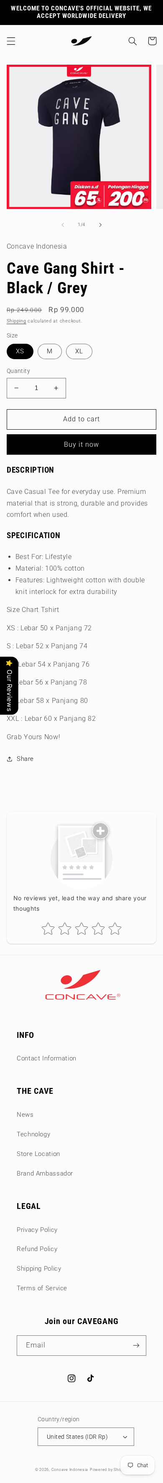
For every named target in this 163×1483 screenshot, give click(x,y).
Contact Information (46, 1058)
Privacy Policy (37, 1230)
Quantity (18, 371)
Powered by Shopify (109, 1470)
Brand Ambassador (45, 1173)
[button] (10, 40)
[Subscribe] (136, 1345)
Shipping (16, 321)
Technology (33, 1134)
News (25, 1114)
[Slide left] (62, 225)
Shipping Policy (39, 1268)
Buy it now (81, 444)
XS (20, 351)
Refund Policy (37, 1249)
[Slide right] (100, 225)
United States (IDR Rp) (77, 1436)
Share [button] (25, 759)
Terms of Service (42, 1288)
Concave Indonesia (70, 1470)
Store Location (38, 1154)
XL (79, 351)
